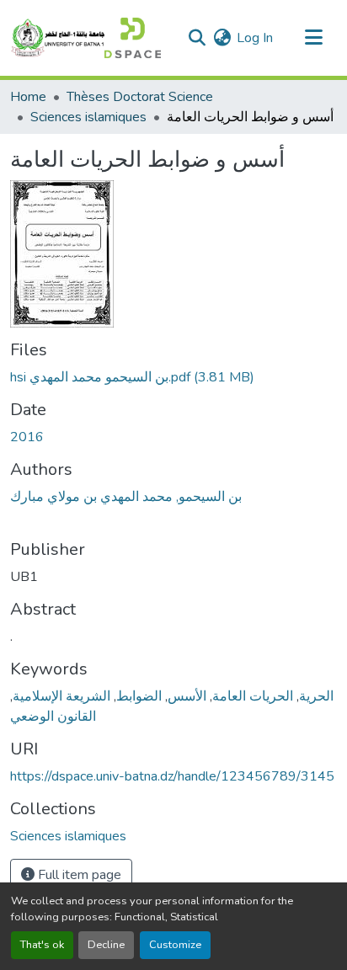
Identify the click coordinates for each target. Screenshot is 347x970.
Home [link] (28, 97)
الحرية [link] (316, 696)
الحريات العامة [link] (252, 696)
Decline (106, 944)
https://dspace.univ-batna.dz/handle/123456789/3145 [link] (172, 776)
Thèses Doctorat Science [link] (140, 97)
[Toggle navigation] (313, 38)
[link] (173, 377)
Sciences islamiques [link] (88, 117)
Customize (175, 944)
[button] (85, 38)
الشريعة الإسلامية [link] (61, 696)
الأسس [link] (187, 696)
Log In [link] (255, 38)
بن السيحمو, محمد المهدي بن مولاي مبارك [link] (126, 497)
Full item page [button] (78, 875)
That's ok (42, 944)
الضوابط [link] (139, 696)
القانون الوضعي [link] (53, 716)
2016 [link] (27, 437)
